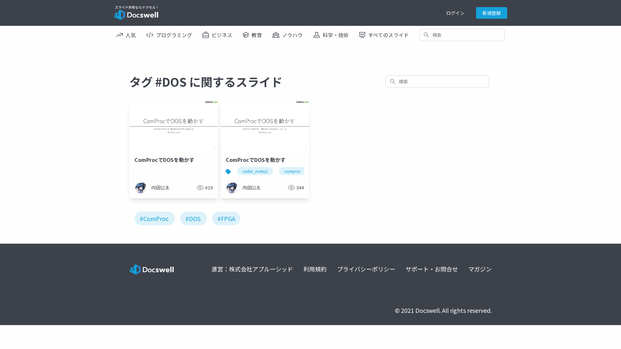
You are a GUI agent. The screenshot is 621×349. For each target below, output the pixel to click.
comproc (292, 171)
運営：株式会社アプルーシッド (252, 269)
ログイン (455, 13)
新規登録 (492, 13)
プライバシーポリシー (366, 269)
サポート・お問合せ (432, 269)
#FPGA (226, 218)
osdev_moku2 (255, 171)
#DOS (193, 218)
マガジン (480, 269)
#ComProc (154, 218)
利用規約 (315, 269)
